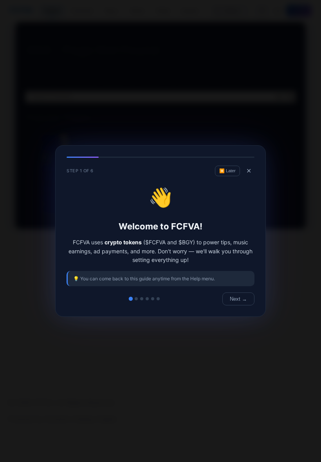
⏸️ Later (227, 170)
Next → (238, 299)
